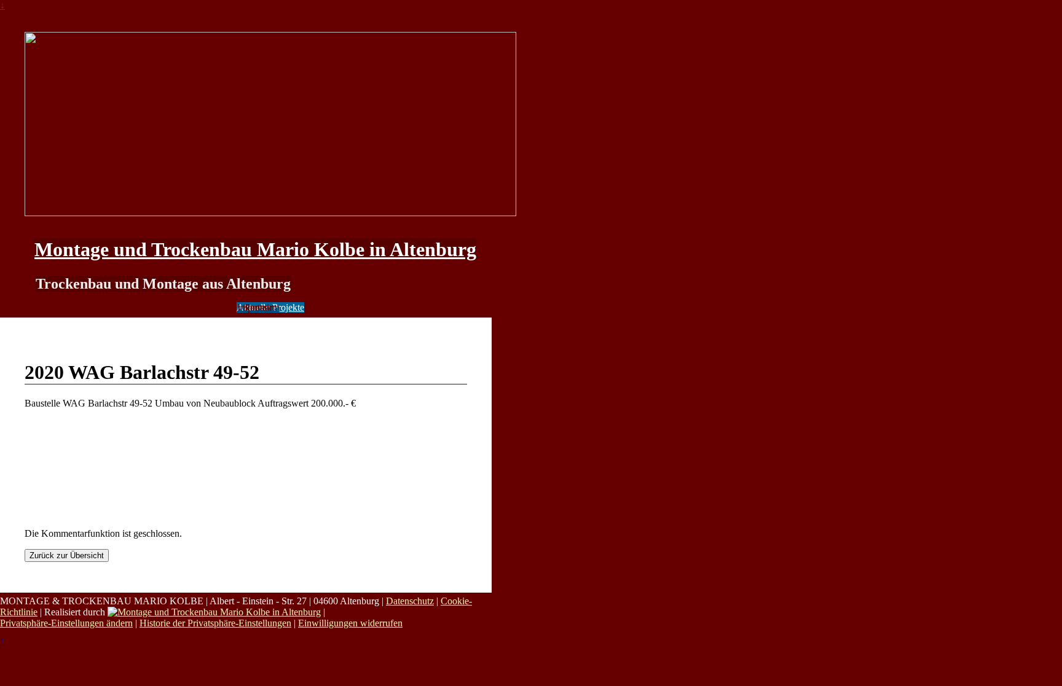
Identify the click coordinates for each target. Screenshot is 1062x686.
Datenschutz (410, 601)
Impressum (258, 307)
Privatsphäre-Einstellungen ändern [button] (66, 623)
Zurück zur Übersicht (67, 555)
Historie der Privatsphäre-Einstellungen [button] (215, 623)
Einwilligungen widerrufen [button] (350, 623)
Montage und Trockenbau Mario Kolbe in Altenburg (255, 249)
